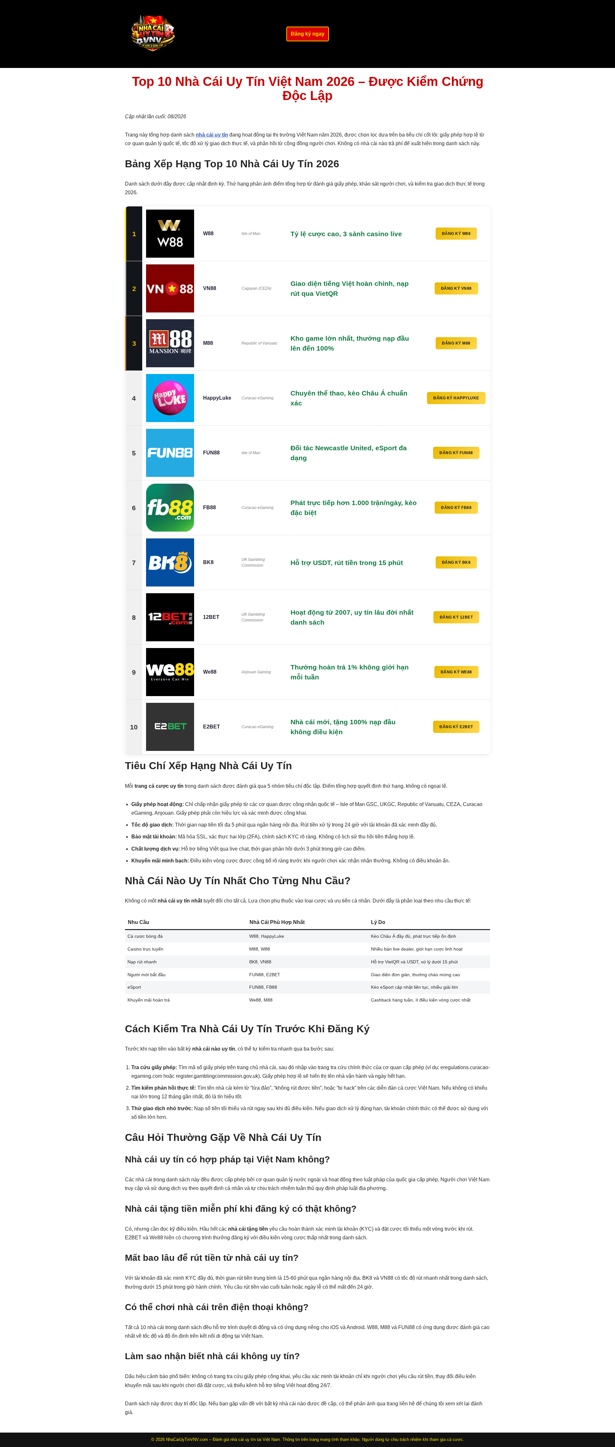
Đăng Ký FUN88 (456, 453)
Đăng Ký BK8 (456, 562)
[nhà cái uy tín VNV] (153, 34)
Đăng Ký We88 (456, 672)
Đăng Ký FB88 (456, 507)
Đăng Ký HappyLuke (456, 398)
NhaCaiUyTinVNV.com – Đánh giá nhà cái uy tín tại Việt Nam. (223, 1439)
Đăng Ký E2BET (456, 727)
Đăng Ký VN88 (456, 288)
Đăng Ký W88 (456, 233)
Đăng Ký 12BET (456, 617)
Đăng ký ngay (307, 34)
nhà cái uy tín (212, 134)
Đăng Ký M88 (456, 343)
